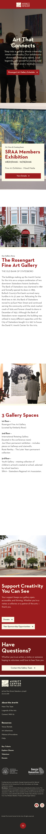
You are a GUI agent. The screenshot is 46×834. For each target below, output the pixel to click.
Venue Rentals (7, 727)
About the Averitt (10, 703)
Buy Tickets (6, 746)
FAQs (4, 738)
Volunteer (5, 754)
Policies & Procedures (10, 734)
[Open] (23, 826)
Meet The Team (7, 707)
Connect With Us (8, 714)
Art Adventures (7, 731)
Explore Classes (8, 750)
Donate (4, 758)
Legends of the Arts (9, 710)
